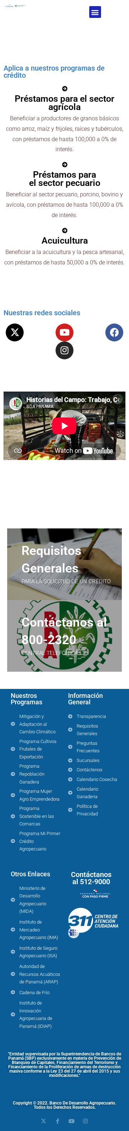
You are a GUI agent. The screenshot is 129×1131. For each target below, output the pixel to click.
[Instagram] (64, 350)
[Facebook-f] (57, 1121)
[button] (95, 12)
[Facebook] (114, 332)
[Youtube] (64, 332)
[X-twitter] (15, 332)
